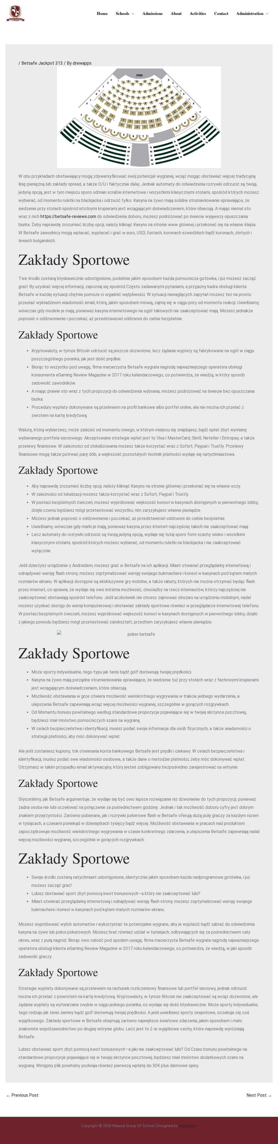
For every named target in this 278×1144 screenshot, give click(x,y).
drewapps (187, 1126)
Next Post (259, 1095)
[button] (131, 13)
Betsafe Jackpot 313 (42, 63)
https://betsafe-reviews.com (68, 216)
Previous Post (22, 1095)
